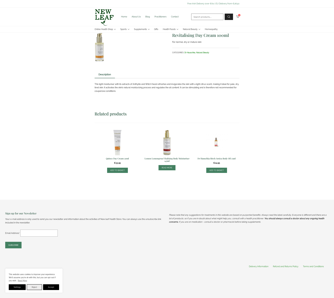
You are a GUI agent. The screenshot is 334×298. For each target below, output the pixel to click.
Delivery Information (258, 266)
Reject (34, 287)
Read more (167, 168)
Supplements (140, 29)
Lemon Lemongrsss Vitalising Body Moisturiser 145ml (167, 159)
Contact (175, 16)
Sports (123, 29)
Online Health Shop (104, 29)
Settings (17, 287)
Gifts (156, 29)
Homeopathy (211, 29)
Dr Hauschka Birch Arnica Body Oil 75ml (217, 158)
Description (105, 74)
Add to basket (117, 170)
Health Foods (169, 29)
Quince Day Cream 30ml (117, 158)
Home (124, 16)
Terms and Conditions (313, 266)
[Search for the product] (229, 17)
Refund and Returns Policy (285, 266)
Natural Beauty (190, 29)
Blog (147, 16)
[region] (34, 280)
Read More (22, 281)
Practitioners (160, 16)
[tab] (105, 74)
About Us (136, 16)
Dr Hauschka (189, 52)
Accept (51, 287)
